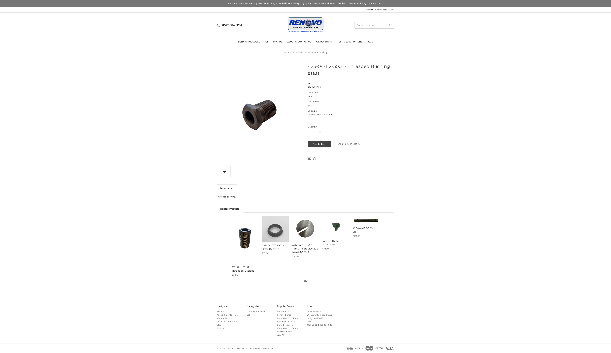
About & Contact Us (299, 41)
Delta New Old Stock (287, 318)
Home (286, 52)
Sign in (369, 9)
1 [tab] (305, 281)
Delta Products (285, 325)
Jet (266, 41)
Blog (370, 41)
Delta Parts (283, 311)
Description (226, 188)
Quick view (245, 237)
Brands (277, 41)
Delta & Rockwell (249, 41)
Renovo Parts (284, 315)
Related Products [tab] (229, 208)
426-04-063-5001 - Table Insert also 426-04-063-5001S (305, 249)
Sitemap (221, 328)
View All (280, 335)
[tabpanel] (245, 246)
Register (382, 9)
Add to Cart (245, 242)
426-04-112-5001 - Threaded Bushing (310, 52)
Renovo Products (286, 321)
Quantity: (312, 126)
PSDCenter (270, 348)
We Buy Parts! (324, 41)
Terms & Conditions (349, 41)
